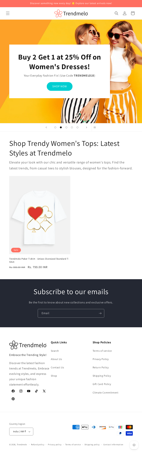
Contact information (113, 444)
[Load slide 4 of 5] (72, 127)
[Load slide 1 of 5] (55, 127)
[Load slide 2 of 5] (61, 127)
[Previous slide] (46, 127)
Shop (54, 375)
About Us (56, 359)
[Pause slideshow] (96, 127)
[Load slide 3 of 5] (66, 127)
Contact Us (57, 367)
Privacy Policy (101, 359)
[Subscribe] (100, 313)
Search (55, 350)
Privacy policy (55, 444)
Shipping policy (92, 444)
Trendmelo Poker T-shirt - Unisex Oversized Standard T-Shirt (39, 260)
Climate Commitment (106, 392)
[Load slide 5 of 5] (77, 127)
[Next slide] (86, 127)
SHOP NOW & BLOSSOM (59, 86)
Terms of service (102, 350)
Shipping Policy (102, 375)
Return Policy (101, 367)
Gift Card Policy (102, 384)
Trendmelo (22, 444)
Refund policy (37, 444)
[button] (8, 13)
